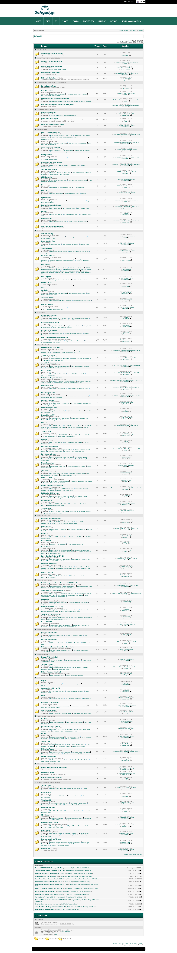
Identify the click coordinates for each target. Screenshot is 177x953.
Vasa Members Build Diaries (70, 244)
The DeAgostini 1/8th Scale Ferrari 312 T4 (126, 73)
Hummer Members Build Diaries (55, 505)
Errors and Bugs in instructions (45, 891)
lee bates (126, 609)
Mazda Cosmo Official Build (58, 466)
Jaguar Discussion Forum (50, 436)
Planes (65, 21)
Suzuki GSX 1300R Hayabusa (51, 614)
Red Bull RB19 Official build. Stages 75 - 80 (127, 528)
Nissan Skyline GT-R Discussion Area (51, 397)
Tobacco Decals (126, 535)
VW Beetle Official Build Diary (58, 473)
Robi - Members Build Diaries (73, 811)
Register (140, 30)
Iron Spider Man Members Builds (78, 158)
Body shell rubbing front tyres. (126, 503)
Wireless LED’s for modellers (126, 125)
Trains (76, 21)
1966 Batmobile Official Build (58, 180)
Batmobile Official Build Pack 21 (127, 179)
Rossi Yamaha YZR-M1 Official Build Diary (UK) (63, 593)
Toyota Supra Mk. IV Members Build (81, 358)
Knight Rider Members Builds (75, 411)
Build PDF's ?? (127, 634)
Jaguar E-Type (46, 431)
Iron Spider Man (46, 155)
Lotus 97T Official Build (56, 536)
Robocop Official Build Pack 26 (126, 192)
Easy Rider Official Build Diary (58, 602)
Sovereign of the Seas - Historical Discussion (61, 260)
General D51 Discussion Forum (73, 635)
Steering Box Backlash (126, 402)
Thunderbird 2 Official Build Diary (59, 803)
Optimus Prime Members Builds (76, 201)
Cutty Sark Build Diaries (56, 341)
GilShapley (126, 660)
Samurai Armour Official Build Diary (59, 667)
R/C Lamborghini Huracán (50, 493)
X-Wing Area (45, 741)
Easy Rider (45, 599)
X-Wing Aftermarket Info (78, 746)
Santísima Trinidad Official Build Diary (60, 300)
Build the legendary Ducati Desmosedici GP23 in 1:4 (59, 583)
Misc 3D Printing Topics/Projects (62, 819)
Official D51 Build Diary (56, 635)
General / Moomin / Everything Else (48, 782)
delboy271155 (126, 115)
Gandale (125, 334)
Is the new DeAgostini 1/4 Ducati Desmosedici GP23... (127, 593)
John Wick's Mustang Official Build (59, 366)
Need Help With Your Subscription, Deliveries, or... (127, 105)
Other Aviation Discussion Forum (82, 713)
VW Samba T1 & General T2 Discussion (54, 482)
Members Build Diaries (74, 788)
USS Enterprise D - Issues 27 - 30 (126, 172)
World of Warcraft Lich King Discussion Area (64, 152)
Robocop (44, 190)
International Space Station (50, 726)
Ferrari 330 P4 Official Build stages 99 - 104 (127, 372)
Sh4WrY (125, 489)
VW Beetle (44, 470)
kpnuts (126, 80)
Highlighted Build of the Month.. (51, 66)
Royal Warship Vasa (48, 241)
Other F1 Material (47, 572)
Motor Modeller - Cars (44, 345)
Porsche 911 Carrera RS (49, 446)
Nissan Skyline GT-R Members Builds (78, 396)
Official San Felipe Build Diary (58, 293)
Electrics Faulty (127, 616)
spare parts (127, 495)
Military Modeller (42, 654)
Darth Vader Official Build (57, 722)
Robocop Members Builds (72, 193)
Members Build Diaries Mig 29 (72, 684)
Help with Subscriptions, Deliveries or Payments (57, 105)
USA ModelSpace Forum (71, 833)
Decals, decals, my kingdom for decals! (127, 558)
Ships (38, 21)
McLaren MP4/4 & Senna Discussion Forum (68, 568)
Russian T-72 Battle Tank (49, 657)
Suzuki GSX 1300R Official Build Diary (60, 617)
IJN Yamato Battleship (48, 315)
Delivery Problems (47, 772)
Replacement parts (126, 472)
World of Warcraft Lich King (50, 147)
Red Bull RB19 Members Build (76, 529)
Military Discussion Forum (57, 675)
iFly (56, 934)
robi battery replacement (126, 810)
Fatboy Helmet (127, 601)
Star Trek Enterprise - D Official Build (60, 172)
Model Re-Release (127, 743)
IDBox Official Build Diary (57, 818)
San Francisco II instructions (126, 285)
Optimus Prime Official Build (58, 201)
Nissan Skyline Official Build (58, 396)
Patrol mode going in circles (126, 736)
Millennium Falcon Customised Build (60, 752)
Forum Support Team (48, 86)
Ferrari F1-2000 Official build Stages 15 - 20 (127, 521)
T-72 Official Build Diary (56, 660)
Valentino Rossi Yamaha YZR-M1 (52, 590)
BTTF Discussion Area (83, 208)
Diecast (113, 21)
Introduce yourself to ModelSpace (50, 95)
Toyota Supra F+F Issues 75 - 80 (127, 357)
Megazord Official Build (56, 165)
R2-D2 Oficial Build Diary (57, 737)
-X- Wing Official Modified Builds (75, 744)
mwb (125, 466)
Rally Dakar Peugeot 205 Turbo (51, 378)
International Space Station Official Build (61, 729)
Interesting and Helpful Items (51, 839)
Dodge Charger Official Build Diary (59, 418)
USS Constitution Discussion (58, 308)
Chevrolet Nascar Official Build (58, 388)
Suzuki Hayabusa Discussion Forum (57, 619)
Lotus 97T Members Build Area (74, 536)
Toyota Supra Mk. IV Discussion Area (53, 360)
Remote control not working (126, 659)
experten (125, 411)
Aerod (126, 441)
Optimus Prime (46, 198)
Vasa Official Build (55, 244)
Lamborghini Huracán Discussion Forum (67, 498)
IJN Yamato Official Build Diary (58, 318)
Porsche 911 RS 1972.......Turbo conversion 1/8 (126, 449)
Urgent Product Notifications (58, 101)
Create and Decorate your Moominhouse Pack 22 (127, 795)
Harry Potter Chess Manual (50, 132)
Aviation (40, 678)
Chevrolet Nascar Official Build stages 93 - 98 (126, 387)
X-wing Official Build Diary (57, 744)
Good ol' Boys (127, 78)
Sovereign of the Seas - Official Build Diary (62, 259)
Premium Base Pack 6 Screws (44, 909)
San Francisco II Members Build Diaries (61, 286)
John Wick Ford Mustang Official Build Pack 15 (127, 365)
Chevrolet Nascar (47, 385)
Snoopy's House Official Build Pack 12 (126, 787)
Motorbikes (88, 21)
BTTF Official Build (55, 208)
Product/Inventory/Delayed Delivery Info (55, 98)
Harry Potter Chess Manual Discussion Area (64, 137)
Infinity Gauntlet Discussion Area (50, 223)
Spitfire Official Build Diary (57, 691)
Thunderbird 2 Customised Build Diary (51, 805)
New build (126, 332)
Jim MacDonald (125, 706)
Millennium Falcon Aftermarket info (73, 753)
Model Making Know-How (49, 118)
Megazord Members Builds (72, 165)
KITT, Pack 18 (127, 410)
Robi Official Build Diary (56, 811)
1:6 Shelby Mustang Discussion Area (53, 405)
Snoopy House (46, 785)
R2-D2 (43, 734)
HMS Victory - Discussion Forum (70, 271)
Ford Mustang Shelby (48, 454)
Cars (48, 21)
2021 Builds (62, 69)
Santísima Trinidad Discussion (81, 300)
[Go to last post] (130, 55)
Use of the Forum (47, 91)
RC (56, 21)
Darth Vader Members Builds (74, 722)
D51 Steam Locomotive (49, 632)
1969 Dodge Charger (127, 417)
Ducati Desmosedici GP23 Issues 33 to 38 (126, 585)
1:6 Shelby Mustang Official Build (59, 403)
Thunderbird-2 (46, 800)
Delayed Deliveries (86, 101)
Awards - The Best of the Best (51, 61)
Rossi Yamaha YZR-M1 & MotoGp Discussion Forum (64, 596)
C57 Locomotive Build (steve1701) (126, 642)
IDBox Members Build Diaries (74, 818)
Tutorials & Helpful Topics (45, 109)
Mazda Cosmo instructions (126, 465)
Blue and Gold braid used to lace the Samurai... (126, 666)
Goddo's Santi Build (126, 299)
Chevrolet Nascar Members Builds (78, 388)
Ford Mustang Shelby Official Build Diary (61, 457)
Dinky (125, 458)
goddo (125, 121)
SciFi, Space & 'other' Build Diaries (59, 759)
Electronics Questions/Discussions (66, 115)
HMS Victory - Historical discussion (65, 272)
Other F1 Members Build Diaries (59, 575)
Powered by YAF (117, 943)
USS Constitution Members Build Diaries (80, 308)
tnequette (125, 603)
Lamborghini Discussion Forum (64, 490)
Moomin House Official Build (58, 796)
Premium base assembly (126, 721)
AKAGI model (126, 325)
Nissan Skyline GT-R (48, 393)
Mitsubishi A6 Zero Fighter (50, 703)
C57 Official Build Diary (74, 642)
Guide (126, 317)
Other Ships (41, 312)
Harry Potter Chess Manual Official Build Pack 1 (127, 134)
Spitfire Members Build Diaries (75, 691)
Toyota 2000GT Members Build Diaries (80, 511)
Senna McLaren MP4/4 (49, 564)
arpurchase (125, 512)
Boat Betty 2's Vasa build (127, 243)
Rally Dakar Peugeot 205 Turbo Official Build (62, 381)
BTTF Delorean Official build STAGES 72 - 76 (126, 206)
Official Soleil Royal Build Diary (58, 251)
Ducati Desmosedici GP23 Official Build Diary (62, 586)
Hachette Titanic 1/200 (126, 833)
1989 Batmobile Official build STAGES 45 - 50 (126, 142)
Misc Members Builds (56, 833)
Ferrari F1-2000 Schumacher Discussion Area (64, 523)
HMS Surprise (46, 277)
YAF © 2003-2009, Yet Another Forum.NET (133, 943)
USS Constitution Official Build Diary (53, 309)
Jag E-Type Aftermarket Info (67, 436)
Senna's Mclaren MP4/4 (126, 566)
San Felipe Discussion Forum (77, 293)
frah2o (125, 450)
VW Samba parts (126, 480)
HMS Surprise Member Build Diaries (60, 280)
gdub (126, 778)
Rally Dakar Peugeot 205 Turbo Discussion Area (68, 382)
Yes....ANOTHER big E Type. (127, 434)
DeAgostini (38, 36)
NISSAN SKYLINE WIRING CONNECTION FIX (127, 395)
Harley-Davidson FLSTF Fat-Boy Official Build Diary (64, 610)
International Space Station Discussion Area (64, 731)
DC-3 (43, 695)
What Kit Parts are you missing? (52, 53)
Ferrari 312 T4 (46, 541)
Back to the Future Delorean (51, 205)
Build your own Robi (48, 808)
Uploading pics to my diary (126, 768)
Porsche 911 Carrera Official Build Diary (61, 449)
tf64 (126, 237)
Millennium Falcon (47, 749)
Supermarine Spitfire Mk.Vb (50, 688)
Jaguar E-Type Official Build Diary (59, 434)
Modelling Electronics (48, 112)
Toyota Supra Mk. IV (48, 355)
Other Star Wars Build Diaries (80, 759)
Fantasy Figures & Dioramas (58, 825)
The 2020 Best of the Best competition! (127, 62)
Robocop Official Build (56, 193)
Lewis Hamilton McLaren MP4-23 (52, 556)
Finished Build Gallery (48, 78)
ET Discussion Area (79, 187)
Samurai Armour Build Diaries (61, 669)
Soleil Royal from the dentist (126, 250)
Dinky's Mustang (126, 457)
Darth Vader (45, 719)
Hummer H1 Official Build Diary (58, 504)
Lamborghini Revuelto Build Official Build (61, 351)
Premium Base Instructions (126, 728)
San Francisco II (46, 283)
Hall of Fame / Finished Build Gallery (49, 58)
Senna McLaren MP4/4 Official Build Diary (61, 567)
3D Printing (45, 815)
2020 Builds (53, 69)
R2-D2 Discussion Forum (57, 738)
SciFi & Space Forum (48, 756)
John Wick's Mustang (48, 363)
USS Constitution (47, 305)
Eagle (125, 543)
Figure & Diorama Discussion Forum (53, 827)
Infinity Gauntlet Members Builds (78, 221)
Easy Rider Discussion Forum (49, 604)
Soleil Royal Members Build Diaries (78, 251)
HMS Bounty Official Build (57, 237)
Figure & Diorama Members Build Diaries (79, 825)
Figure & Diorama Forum (49, 822)
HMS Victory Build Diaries (77, 268)
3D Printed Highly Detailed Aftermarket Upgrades (126, 751)
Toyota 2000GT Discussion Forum (52, 513)
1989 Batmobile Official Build (58, 143)
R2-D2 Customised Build (72, 737)
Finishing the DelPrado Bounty (126, 236)
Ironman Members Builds (71, 214)
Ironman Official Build (56, 214)
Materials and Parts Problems (51, 778)
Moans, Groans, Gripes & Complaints (49, 764)
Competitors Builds (67, 835)
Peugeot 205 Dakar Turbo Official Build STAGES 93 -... (126, 380)
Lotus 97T (44, 533)
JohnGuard (125, 286)
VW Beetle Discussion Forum (68, 475)
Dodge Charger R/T (47, 415)
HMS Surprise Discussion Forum (81, 280)
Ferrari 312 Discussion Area (75, 544)
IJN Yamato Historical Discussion (70, 320)
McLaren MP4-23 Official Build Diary (60, 559)
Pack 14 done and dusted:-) (126, 624)
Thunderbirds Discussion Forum (73, 805)
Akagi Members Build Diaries (74, 326)
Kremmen (125, 803)
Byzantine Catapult (126, 673)
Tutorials (52, 115)
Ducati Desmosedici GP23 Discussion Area (63, 587)
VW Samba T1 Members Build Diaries (81, 481)
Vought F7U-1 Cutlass (127, 711)
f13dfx (125, 551)
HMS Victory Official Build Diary (58, 268)
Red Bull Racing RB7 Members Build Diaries (61, 551)
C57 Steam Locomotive (49, 639)
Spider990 (125, 618)
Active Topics (128, 30)
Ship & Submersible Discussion (74, 341)
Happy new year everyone (126, 849)
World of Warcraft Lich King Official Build (61, 150)
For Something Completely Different (127, 825)
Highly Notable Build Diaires (50, 73)
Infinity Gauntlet (46, 218)
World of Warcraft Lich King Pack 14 (127, 149)
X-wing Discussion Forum (63, 746)
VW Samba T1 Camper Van (50, 478)
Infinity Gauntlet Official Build (58, 221)
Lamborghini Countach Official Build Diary (61, 488)
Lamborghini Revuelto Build (50, 348)
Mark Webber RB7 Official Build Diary (60, 550)
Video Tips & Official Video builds (52, 125)
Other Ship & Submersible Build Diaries (54, 338)
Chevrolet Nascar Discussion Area (50, 390)
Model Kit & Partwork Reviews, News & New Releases (65, 842)
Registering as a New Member (126, 93)
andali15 (125, 850)
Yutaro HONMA (125, 326)
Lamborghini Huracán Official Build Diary (61, 496)
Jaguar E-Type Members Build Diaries (81, 434)
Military (102, 21)
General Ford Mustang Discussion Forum (67, 459)
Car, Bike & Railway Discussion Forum (60, 650)
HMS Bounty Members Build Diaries (76, 237)
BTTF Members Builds (69, 208)
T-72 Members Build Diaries (72, 660)
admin (125, 63)
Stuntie (126, 635)
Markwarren (125, 55)
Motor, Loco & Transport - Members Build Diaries (58, 647)
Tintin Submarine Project (127, 340)
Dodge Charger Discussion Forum (56, 420)
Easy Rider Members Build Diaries (78, 602)
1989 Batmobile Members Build (77, 143)
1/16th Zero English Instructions (127, 705)
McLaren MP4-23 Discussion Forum (57, 560)
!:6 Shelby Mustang (47, 400)
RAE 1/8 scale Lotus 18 (126, 575)
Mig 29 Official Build (55, 684)
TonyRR (125, 752)
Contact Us (129, 2)
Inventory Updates (73, 101)
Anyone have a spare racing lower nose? (126, 550)
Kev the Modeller (125, 69)
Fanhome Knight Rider (49, 408)
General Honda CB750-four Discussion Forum (63, 626)
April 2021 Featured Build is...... (126, 67)
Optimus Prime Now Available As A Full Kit (126, 200)
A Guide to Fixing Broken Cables (127, 113)
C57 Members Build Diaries (57, 642)
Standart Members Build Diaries (73, 333)
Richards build (127, 269)
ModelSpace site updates (57, 94)
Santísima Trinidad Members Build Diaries (52, 302)
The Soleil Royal (46, 248)
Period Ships (41, 231)
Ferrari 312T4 (126, 542)
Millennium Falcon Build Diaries (81, 752)
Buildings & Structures (53, 835)
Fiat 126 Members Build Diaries (73, 442)
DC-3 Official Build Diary (56, 698)
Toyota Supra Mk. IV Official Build (59, 358)
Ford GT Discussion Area (75, 427)
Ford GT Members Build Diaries (57, 427)
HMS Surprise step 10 (127, 278)
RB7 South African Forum (54, 553)
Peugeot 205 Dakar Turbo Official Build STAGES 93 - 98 (52, 900)
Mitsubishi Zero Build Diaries (79, 706)
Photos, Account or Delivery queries (77, 94)
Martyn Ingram (126, 260)
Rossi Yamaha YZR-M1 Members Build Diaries (70, 595)
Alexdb (126, 496)
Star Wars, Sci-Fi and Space (46, 716)
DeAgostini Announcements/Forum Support (51, 82)
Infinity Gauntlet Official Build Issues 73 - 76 (127, 220)
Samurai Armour (47, 664)
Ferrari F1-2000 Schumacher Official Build (61, 521)
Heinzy (126, 559)
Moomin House (127, 54)
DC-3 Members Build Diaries (73, 698)
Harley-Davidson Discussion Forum (70, 611)
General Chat (45, 849)
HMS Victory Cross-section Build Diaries (75, 269)
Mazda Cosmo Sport (48, 463)
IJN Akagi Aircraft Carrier (50, 323)
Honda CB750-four (47, 622)
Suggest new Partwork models (60, 845)
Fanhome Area (42, 129)
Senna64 (125, 537)
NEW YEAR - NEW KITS (126, 842)
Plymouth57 (125, 74)
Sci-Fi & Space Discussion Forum (50, 761)
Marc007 (58, 909)
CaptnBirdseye (125, 126)
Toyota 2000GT (46, 508)
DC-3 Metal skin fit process (126, 697)
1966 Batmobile (46, 177)
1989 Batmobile (46, 140)
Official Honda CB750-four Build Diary (60, 625)
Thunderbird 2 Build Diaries (78, 803)
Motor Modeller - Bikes (44, 580)
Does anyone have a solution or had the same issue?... (126, 488)
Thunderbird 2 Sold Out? (127, 802)
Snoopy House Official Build (58, 788)
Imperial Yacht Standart (49, 330)
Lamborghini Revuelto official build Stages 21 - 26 (127, 350)
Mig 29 (43, 681)
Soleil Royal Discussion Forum (49, 253)
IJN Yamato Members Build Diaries (78, 318)
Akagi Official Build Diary (57, 326)
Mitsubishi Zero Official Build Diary (59, 706)
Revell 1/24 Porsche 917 (127, 649)
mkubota (125, 668)
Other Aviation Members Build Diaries (60, 713)
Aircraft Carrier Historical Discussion (62, 327)
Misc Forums (45, 830)
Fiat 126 (44, 439)
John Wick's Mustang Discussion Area (56, 367)
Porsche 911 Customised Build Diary (74, 451)
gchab (126, 213)
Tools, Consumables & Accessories (58, 844)
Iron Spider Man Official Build (58, 158)
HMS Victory (45, 265)
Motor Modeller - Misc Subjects (47, 629)
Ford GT (44, 423)
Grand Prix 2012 (51, 577)
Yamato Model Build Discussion (50, 320)
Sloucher (125, 404)
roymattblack (125, 88)
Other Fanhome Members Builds (52, 226)
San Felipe (44, 290)
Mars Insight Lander (126, 759)
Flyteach (125, 308)
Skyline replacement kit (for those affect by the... (126, 99)
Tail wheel (126, 690)
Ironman (44, 211)
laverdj (125, 474)
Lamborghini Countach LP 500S (52, 485)
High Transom (127, 292)
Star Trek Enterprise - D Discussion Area (58, 174)
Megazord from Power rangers (51, 162)
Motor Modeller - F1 (43, 515)
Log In (135, 30)
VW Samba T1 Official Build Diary (59, 481)
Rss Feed (139, 854)
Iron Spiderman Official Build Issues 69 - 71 (127, 157)
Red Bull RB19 (46, 526)
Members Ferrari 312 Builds (58, 544)
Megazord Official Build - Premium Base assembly (126, 164)
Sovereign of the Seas (48, 256)
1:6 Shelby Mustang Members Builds (81, 403)
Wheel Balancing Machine (126, 817)
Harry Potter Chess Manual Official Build (61, 135)
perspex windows (126, 120)
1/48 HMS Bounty (47, 234)
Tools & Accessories (131, 21)
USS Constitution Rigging (127, 307)
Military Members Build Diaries (51, 672)
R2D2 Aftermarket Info (72, 738)
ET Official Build (54, 187)
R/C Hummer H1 (46, 501)
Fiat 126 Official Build (56, 442)
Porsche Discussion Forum (54, 451)
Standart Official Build (56, 333)
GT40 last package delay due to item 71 (126, 425)
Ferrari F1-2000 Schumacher (51, 518)
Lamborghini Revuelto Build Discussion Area (64, 352)
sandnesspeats (126, 258)
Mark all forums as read (130, 854)
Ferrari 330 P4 (46, 370)
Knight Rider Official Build (57, 411)
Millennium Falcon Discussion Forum (51, 753)
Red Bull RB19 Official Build (58, 529)
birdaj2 (126, 625)
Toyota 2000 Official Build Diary (59, 511)
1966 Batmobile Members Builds (78, 180)
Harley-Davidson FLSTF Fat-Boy (52, 607)
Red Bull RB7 (45, 547)
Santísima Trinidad (47, 297)
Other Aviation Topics (48, 710)
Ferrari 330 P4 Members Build (76, 373)
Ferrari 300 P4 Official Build (58, 373)
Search (121, 30)
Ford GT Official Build (56, 426)
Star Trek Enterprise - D (49, 169)
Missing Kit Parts (42, 50)
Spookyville (127, 683)
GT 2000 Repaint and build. (126, 510)
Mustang (125, 418)
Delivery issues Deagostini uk (127, 773)
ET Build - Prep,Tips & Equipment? (126, 186)
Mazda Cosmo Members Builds (76, 466)
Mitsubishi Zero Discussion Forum (50, 707)
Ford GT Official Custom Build (72, 426)
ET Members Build (66, 187)
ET (42, 184)
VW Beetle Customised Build (77, 473)
